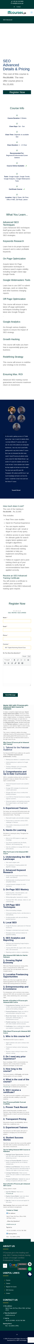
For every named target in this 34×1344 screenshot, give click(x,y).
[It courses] (17, 12)
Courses (6, 644)
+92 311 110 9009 (18, 1)
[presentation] (8, 659)
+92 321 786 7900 (21, 1230)
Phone (5, 635)
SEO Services (10, 1290)
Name (5, 617)
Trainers (8, 1283)
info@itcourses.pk (18, 3)
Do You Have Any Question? (11, 653)
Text (29, 656)
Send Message (10, 695)
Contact (19, 6)
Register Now (17, 92)
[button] (8, 659)
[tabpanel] (16, 462)
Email (5, 626)
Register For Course (11, 1286)
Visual (24, 656)
